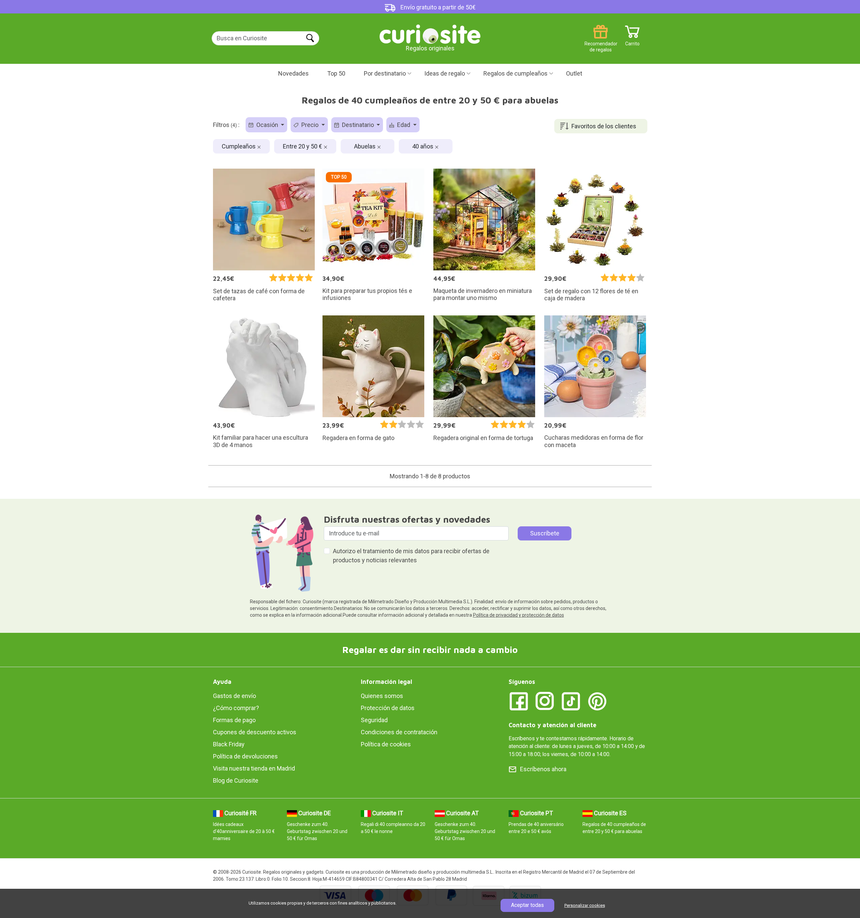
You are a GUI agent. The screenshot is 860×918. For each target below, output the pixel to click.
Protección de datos (388, 707)
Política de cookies (386, 744)
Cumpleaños (239, 146)
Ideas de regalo (444, 73)
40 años (423, 146)
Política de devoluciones (245, 756)
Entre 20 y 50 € (303, 146)
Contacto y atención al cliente (552, 725)
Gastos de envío (234, 695)
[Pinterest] (597, 700)
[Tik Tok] (571, 700)
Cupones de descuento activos (254, 732)
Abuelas (365, 146)
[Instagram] (545, 700)
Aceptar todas (527, 905)
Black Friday (229, 744)
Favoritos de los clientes (603, 126)
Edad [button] (404, 124)
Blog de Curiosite (235, 780)
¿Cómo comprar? (236, 707)
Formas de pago (234, 720)
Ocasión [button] (267, 124)
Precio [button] (310, 124)
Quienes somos (382, 695)
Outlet (574, 73)
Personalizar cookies (584, 905)
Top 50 (336, 73)
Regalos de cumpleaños (515, 73)
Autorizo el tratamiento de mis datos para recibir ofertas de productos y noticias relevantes (411, 556)
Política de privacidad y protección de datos (518, 615)
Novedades (293, 73)
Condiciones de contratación (399, 732)
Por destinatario (385, 73)
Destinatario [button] (358, 124)
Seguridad (374, 720)
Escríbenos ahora (543, 769)
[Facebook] (519, 700)
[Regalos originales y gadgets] (430, 33)
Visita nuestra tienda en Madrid (254, 768)
